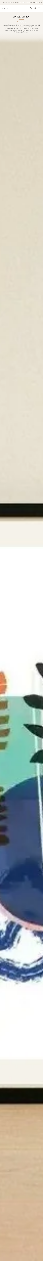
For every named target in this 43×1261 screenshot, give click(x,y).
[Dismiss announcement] (41, 2)
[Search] (31, 8)
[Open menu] (39, 8)
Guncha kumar (21, 22)
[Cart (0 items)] (35, 8)
